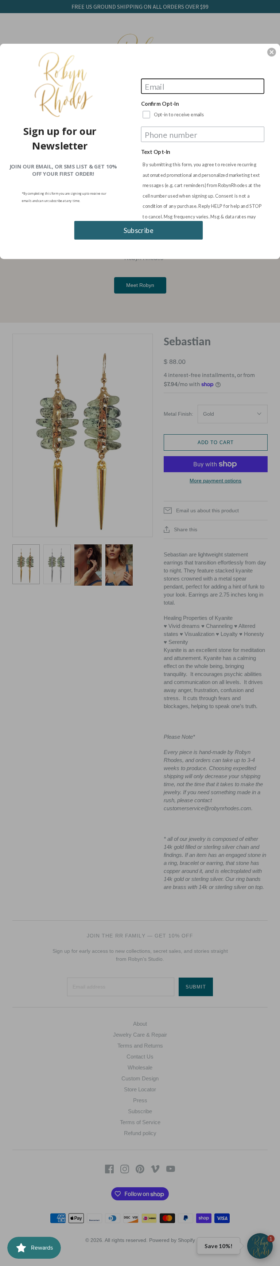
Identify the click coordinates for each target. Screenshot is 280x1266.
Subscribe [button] (138, 230)
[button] (271, 52)
